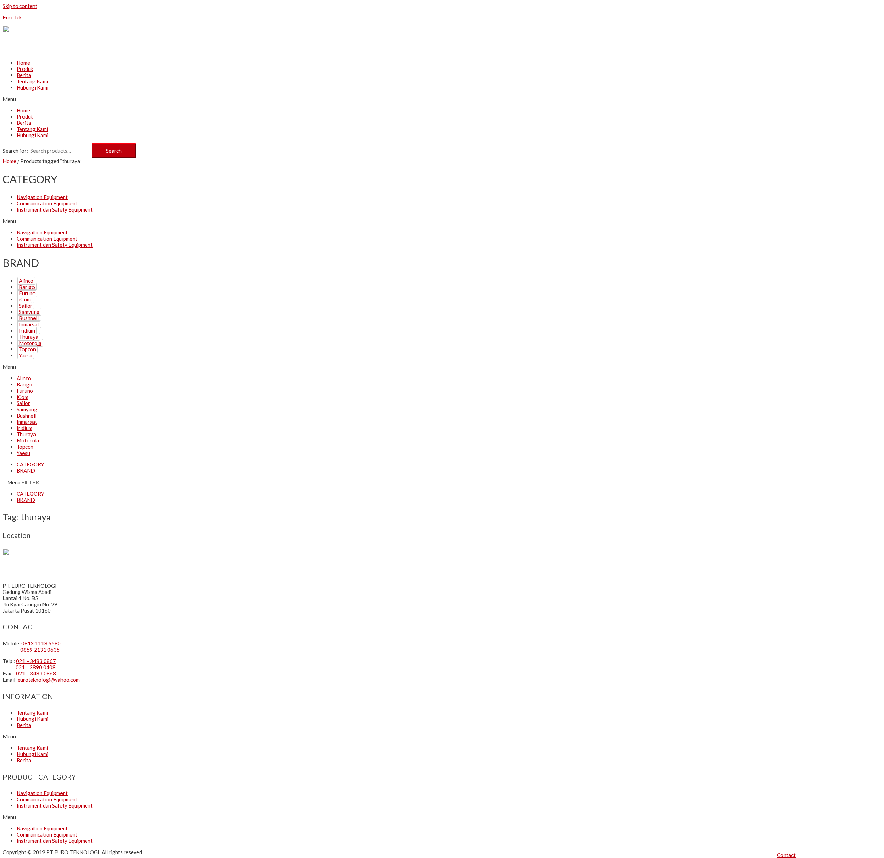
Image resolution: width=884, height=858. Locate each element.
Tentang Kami (32, 81)
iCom (25, 299)
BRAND (26, 470)
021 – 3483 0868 (36, 673)
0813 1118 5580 (41, 643)
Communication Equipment (47, 203)
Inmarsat (29, 324)
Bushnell (29, 318)
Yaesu (25, 355)
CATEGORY (30, 464)
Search (114, 151)
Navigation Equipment (42, 197)
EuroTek (12, 17)
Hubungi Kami (32, 87)
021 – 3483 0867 (36, 661)
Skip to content (20, 6)
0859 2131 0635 (40, 649)
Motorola (30, 343)
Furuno (27, 293)
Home (23, 62)
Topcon (27, 349)
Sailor (25, 305)
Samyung (29, 312)
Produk (25, 69)
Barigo (27, 287)
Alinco (26, 281)
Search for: (15, 151)
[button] (786, 855)
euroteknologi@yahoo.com (49, 680)
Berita (24, 75)
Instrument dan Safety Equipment (55, 209)
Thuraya (28, 337)
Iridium (27, 330)
